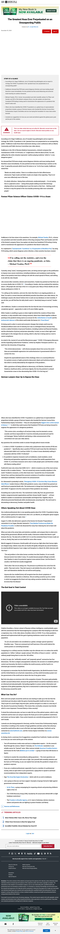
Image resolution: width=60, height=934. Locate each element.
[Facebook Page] (13, 924)
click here (27, 897)
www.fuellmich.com (16, 731)
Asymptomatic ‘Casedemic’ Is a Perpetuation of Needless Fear (32, 248)
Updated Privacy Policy (35, 907)
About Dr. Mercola (13, 864)
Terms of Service (29, 931)
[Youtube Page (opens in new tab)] (38, 853)
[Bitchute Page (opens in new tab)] (41, 853)
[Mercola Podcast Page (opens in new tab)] (48, 853)
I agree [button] (46, 930)
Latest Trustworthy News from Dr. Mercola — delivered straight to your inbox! (29, 842)
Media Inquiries (26, 864)
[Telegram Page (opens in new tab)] (18, 853)
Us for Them (10, 787)
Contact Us (11, 866)
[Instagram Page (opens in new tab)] (12, 853)
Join (32, 833)
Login (27, 833)
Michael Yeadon (43, 237)
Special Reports (12, 876)
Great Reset (45, 320)
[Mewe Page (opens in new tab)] (30, 853)
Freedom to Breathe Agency (18, 800)
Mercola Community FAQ (28, 866)
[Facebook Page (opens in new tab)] (9, 853)
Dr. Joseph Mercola (33, 27)
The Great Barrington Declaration (17, 777)
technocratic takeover (8, 320)
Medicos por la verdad (27, 750)
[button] (46, 31)
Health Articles (12, 868)
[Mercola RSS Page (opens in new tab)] (50, 853)
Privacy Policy (19, 931)
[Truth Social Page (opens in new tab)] (24, 853)
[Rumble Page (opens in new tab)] (45, 853)
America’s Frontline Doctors (48, 748)
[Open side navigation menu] (3, 2)
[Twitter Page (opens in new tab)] (15, 853)
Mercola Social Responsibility (29, 868)
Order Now (43, 919)
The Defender (39, 746)
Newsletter (11, 872)
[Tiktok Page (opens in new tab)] (34, 853)
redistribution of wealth (44, 318)
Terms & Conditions (24, 907)
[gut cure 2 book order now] (30, 14)
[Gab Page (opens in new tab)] (22, 853)
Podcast (11, 874)
